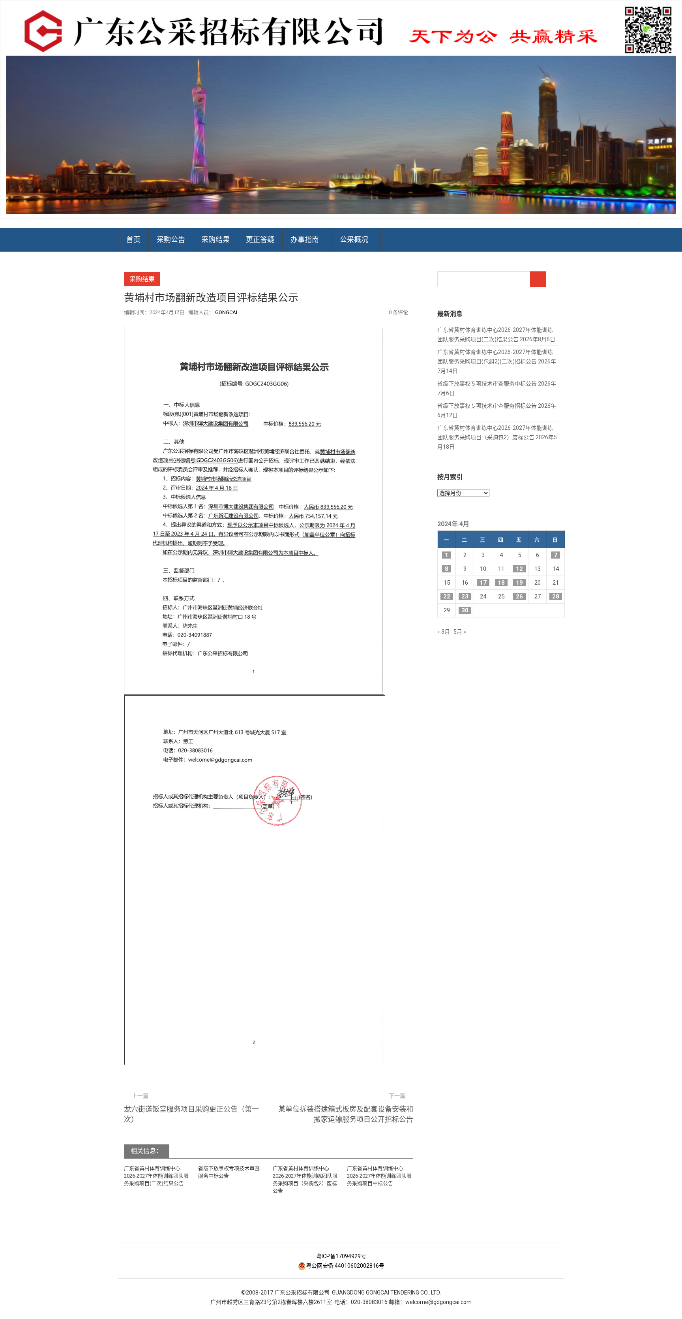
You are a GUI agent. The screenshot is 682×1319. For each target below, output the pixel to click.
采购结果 (215, 239)
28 (555, 596)
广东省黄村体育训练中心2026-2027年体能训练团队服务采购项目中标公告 (379, 1175)
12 (519, 568)
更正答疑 (260, 239)
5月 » (459, 631)
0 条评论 (398, 312)
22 (446, 596)
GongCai (226, 312)
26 (519, 596)
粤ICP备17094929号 (341, 1256)
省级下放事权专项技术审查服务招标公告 (487, 406)
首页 (133, 239)
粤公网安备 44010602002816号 (345, 1266)
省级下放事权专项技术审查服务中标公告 (487, 383)
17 (483, 582)
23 (464, 596)
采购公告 (171, 239)
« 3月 (443, 631)
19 (519, 582)
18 (501, 582)
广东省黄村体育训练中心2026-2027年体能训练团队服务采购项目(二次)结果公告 (156, 1175)
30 (464, 610)
